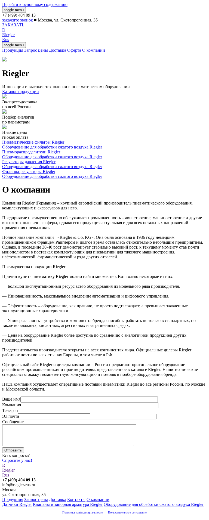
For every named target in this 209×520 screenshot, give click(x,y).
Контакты (76, 499)
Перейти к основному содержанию (34, 4)
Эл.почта (10, 416)
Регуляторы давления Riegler (29, 161)
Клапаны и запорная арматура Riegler (68, 504)
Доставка (57, 50)
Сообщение (13, 421)
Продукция (12, 50)
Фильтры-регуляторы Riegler (28, 171)
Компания (11, 405)
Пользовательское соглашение (127, 512)
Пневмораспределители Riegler (31, 152)
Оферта (74, 50)
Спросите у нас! (17, 460)
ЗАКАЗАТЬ (13, 25)
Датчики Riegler (17, 504)
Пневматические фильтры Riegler (33, 142)
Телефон (10, 410)
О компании (93, 50)
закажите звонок (17, 20)
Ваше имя (11, 399)
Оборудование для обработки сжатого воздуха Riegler (52, 147)
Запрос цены (36, 50)
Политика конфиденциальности (82, 512)
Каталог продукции (20, 91)
